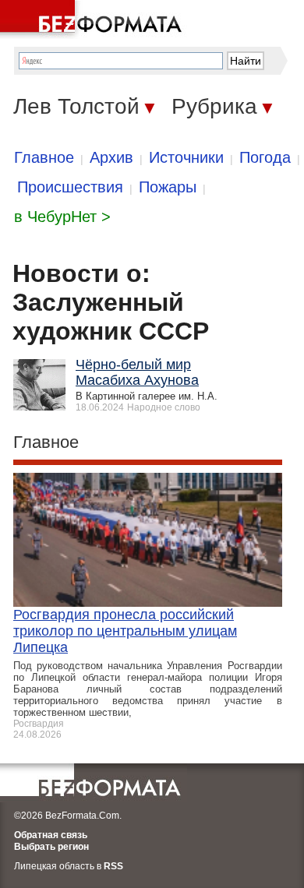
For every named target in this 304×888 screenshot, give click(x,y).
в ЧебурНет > (62, 216)
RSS (113, 866)
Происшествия (70, 187)
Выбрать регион (51, 846)
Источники (186, 157)
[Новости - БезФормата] (93, 19)
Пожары (167, 187)
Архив (111, 157)
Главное (44, 157)
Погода (265, 157)
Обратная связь (50, 835)
